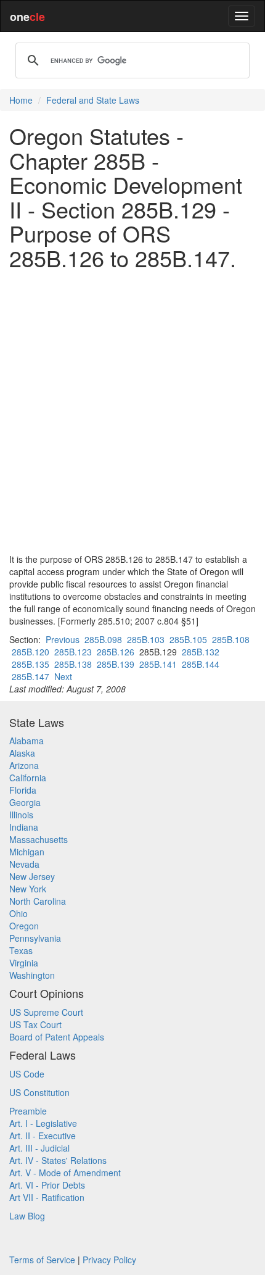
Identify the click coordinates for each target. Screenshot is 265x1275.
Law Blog (27, 1216)
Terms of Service (42, 1259)
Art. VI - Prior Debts (47, 1185)
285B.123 (73, 652)
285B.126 (115, 652)
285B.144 (200, 664)
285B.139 (115, 664)
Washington (32, 975)
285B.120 (30, 652)
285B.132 (200, 652)
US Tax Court (35, 1024)
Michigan (26, 851)
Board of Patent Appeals (56, 1037)
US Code (26, 1074)
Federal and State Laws (92, 100)
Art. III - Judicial (39, 1148)
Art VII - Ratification (46, 1197)
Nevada (24, 864)
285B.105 (188, 639)
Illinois (21, 814)
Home (21, 100)
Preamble (28, 1111)
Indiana (23, 827)
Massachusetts (38, 839)
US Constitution (39, 1092)
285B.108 (231, 639)
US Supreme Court (46, 1012)
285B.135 (30, 664)
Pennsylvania (35, 938)
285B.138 (73, 664)
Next (63, 676)
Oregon (24, 926)
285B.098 (103, 639)
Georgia (25, 802)
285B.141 (158, 664)
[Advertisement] (132, 411)
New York (27, 889)
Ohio (18, 913)
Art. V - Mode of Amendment (65, 1172)
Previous (63, 639)
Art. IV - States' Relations (58, 1160)
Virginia (23, 963)
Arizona (24, 765)
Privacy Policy (109, 1259)
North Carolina (37, 901)
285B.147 (30, 676)
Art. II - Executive (42, 1135)
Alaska (22, 753)
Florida (22, 790)
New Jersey (32, 876)
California (27, 777)
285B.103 (146, 639)
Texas (21, 950)
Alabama (26, 740)
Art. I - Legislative (43, 1123)
